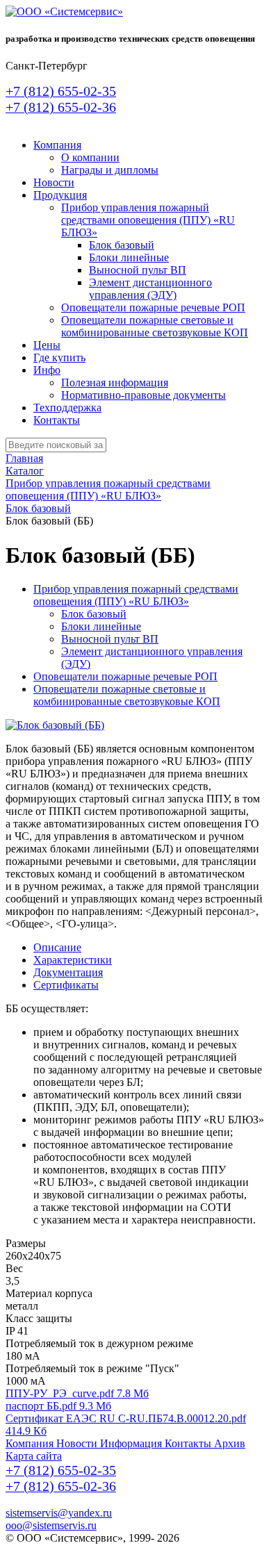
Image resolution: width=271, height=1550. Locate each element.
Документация (68, 972)
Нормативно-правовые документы (143, 395)
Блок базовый (121, 245)
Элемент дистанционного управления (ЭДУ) (150, 289)
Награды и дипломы (109, 170)
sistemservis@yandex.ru (59, 1513)
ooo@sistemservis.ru (51, 1525)
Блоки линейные (129, 257)
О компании (90, 157)
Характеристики (72, 960)
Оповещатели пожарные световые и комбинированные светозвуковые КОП (154, 326)
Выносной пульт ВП (137, 270)
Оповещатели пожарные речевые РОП (153, 307)
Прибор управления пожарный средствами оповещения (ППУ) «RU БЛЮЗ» (148, 219)
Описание (57, 947)
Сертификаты (66, 985)
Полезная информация (114, 382)
